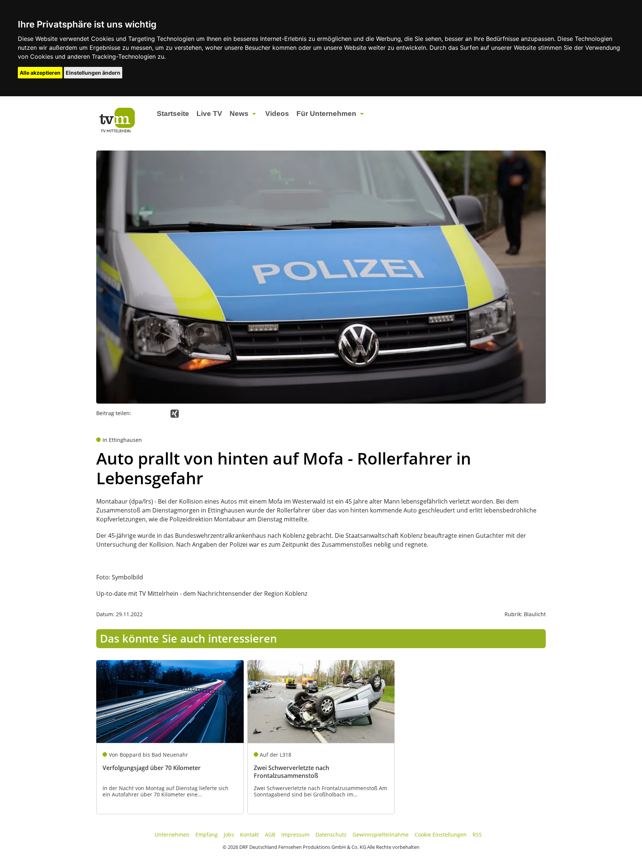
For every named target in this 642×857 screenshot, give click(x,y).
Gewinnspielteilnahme (381, 834)
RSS (477, 834)
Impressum (295, 834)
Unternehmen (172, 834)
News (239, 113)
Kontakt (249, 834)
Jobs (229, 834)
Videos (277, 113)
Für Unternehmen (326, 113)
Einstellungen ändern (93, 72)
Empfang (206, 834)
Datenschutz (331, 834)
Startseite (173, 113)
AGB (270, 834)
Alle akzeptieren (40, 72)
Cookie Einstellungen (441, 834)
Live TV (209, 113)
